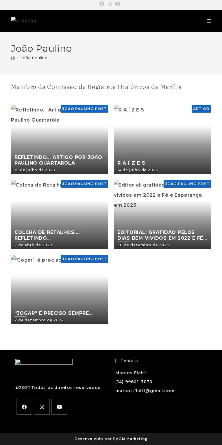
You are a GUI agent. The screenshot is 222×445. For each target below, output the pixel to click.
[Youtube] (59, 407)
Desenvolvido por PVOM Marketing (111, 439)
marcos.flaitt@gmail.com (144, 390)
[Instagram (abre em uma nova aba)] (110, 4)
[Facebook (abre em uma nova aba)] (102, 4)
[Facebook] (24, 407)
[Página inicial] (13, 57)
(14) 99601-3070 (134, 381)
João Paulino (34, 57)
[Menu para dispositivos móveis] (209, 21)
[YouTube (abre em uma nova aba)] (118, 4)
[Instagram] (42, 407)
